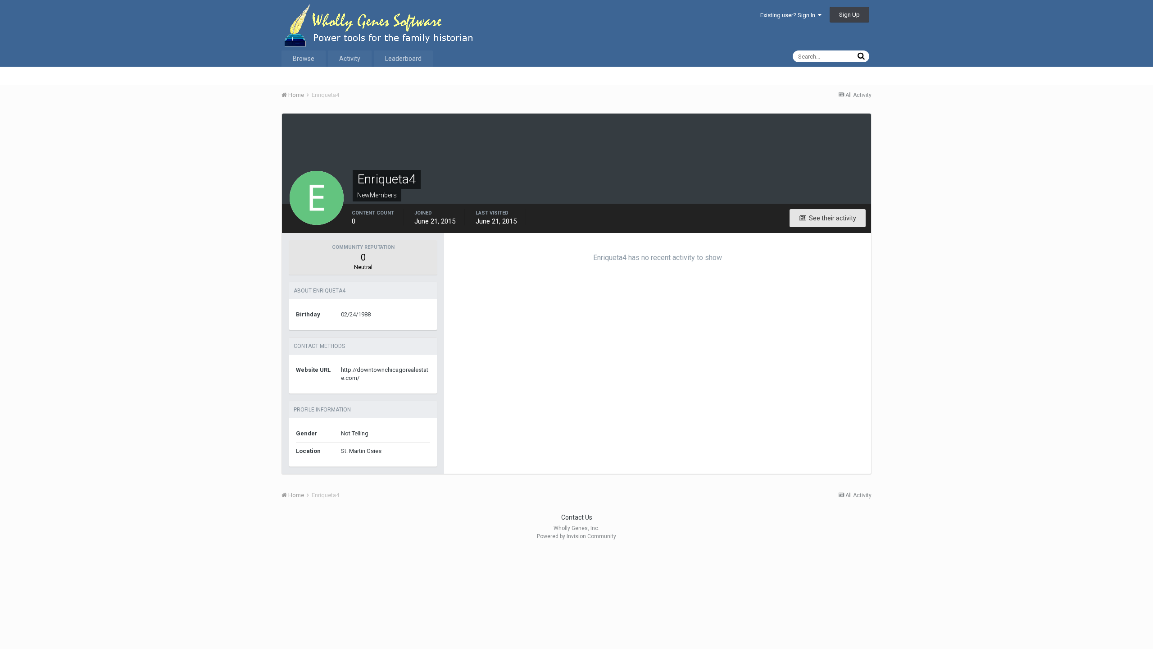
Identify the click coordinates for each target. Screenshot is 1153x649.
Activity (349, 58)
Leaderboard (403, 58)
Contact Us (576, 517)
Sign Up (849, 14)
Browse (303, 58)
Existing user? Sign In (789, 15)
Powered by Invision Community (576, 536)
